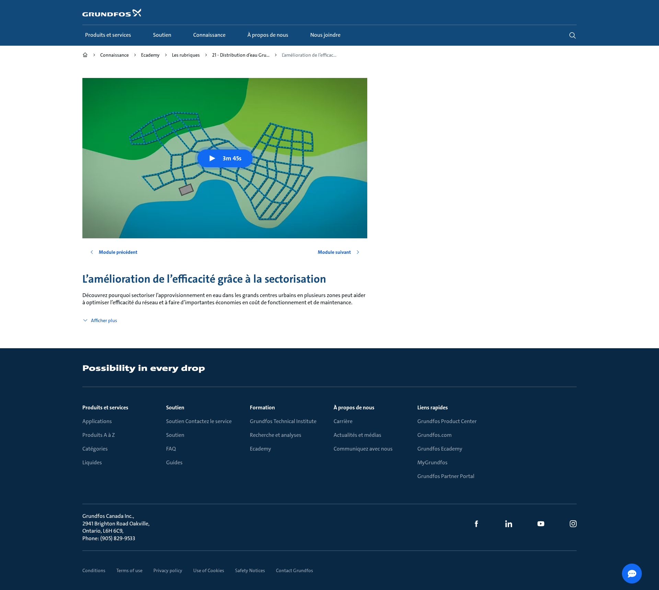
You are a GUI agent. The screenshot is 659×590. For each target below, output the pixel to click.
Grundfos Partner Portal (445, 476)
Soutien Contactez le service (199, 421)
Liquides (92, 462)
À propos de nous (354, 407)
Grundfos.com (434, 435)
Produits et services (105, 407)
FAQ (171, 448)
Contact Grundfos (294, 570)
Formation (262, 407)
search (572, 35)
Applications (97, 421)
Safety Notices (250, 570)
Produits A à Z (98, 435)
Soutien (175, 407)
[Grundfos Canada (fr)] (85, 55)
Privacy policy (167, 570)
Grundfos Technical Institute (283, 421)
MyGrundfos (432, 462)
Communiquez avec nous (363, 448)
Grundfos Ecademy (439, 448)
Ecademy (260, 448)
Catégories (95, 448)
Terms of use (129, 570)
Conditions (93, 570)
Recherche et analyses (275, 435)
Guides (174, 462)
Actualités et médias (357, 435)
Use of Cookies (208, 570)
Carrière (343, 421)
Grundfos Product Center (447, 421)
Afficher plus (104, 320)
